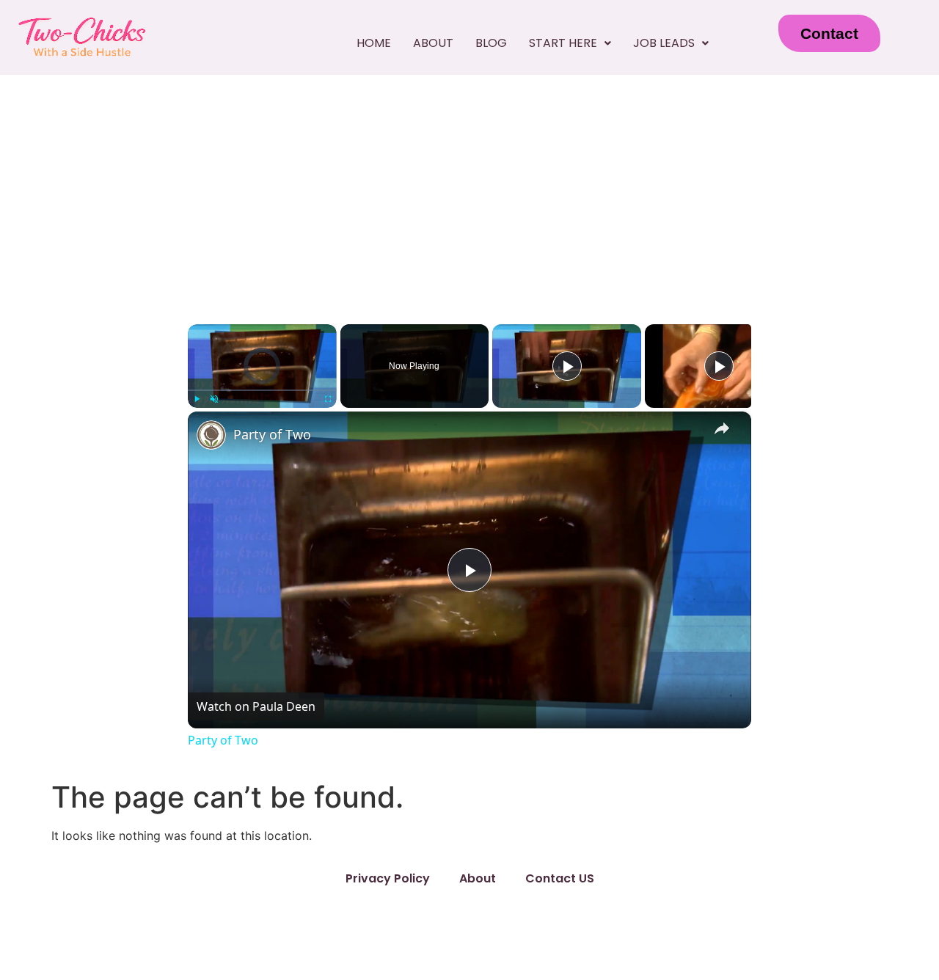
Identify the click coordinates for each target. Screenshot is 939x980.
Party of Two (272, 434)
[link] (211, 435)
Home (374, 42)
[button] (570, 43)
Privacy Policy (388, 878)
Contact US (559, 878)
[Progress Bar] (262, 390)
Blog (491, 42)
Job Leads (664, 42)
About (433, 42)
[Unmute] (214, 399)
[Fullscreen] (328, 399)
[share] (722, 428)
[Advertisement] (469, 185)
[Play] (196, 399)
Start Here (563, 42)
